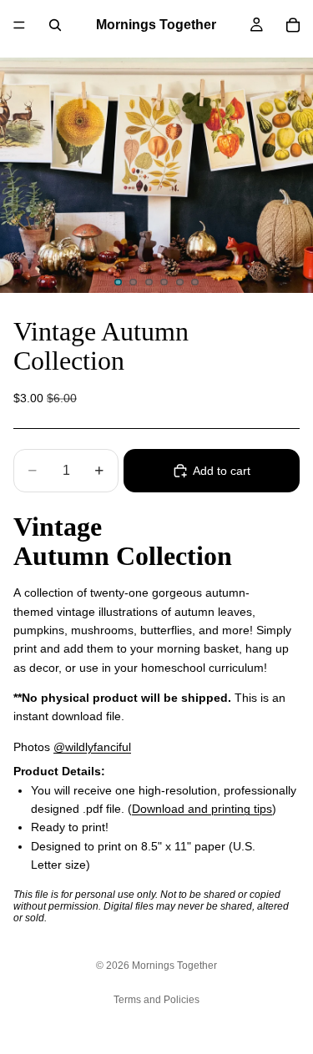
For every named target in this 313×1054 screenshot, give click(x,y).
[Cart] (293, 25)
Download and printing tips (202, 808)
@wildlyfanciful (92, 747)
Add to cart (221, 470)
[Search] (55, 25)
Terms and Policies (156, 1000)
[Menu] (19, 25)
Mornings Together (174, 965)
